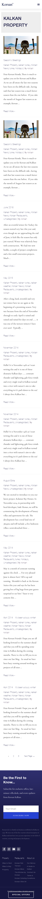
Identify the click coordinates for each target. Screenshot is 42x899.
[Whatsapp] (18, 849)
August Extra (9, 480)
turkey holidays (16, 68)
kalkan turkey (24, 65)
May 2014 (8, 547)
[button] (38, 4)
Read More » (9, 111)
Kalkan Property (10, 65)
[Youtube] (14, 849)
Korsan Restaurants (18, 215)
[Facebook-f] (4, 849)
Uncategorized (9, 219)
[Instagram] (9, 849)
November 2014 (10, 347)
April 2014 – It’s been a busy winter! (19, 617)
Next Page (29, 756)
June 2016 (8, 207)
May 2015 (8, 278)
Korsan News (18, 286)
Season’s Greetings (12, 60)
